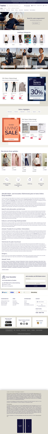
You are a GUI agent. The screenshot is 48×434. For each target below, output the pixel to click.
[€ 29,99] (6, 159)
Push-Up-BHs (5, 263)
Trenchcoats (18, 261)
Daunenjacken (12, 261)
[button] (25, 87)
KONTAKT (38, 298)
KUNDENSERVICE (4, 298)
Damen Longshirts (26, 267)
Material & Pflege (4, 303)
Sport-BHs (4, 264)
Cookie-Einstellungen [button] (39, 330)
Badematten (22, 111)
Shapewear (36, 261)
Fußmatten (16, 111)
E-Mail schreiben (40, 302)
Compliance (33, 330)
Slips (36, 263)
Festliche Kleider (16, 266)
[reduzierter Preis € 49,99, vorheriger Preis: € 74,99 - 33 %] (14, 87)
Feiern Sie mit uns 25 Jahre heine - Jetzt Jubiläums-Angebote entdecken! (24, 0)
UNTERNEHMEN (27, 298)
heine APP (14, 304)
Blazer (43, 214)
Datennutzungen (36, 393)
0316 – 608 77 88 (40, 312)
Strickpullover (19, 267)
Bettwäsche (10, 111)
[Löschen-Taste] (19, 5)
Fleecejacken (21, 266)
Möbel (39, 111)
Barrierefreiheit (23, 330)
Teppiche (34, 111)
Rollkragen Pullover (32, 262)
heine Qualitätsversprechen (29, 304)
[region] (24, 412)
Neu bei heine (15, 302)
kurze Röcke (30, 264)
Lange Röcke (11, 263)
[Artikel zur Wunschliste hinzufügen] (8, 83)
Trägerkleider (14, 267)
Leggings (26, 262)
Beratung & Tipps (4, 302)
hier (29, 398)
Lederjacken (10, 262)
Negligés (40, 264)
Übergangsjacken (21, 263)
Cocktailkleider (40, 215)
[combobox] (15, 5)
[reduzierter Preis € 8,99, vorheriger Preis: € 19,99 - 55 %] (34, 128)
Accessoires (4, 261)
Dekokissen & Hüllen (16, 262)
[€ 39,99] (26, 159)
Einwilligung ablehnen (20, 426)
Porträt (25, 300)
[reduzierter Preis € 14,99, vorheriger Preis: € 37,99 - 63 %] (25, 128)
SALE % (9, 8)
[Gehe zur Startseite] (3, 5)
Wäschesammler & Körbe (41, 263)
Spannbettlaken (36, 264)
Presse (25, 302)
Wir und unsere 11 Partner (11, 393)
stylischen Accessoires (28, 199)
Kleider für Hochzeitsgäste (28, 266)
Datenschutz (18, 330)
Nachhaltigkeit (26, 303)
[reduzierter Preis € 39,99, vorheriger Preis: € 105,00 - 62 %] (42, 128)
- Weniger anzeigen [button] (5, 269)
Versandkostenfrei (16, 303)
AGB (14, 330)
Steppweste (10, 266)
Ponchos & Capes (31, 263)
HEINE (14, 298)
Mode (2, 8)
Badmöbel (35, 233)
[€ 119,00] (16, 159)
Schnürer (26, 261)
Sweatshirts (9, 267)
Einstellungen (24, 426)
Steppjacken (22, 262)
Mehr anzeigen (38, 283)
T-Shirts (26, 263)
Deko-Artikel (41, 261)
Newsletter (15, 300)
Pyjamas (7, 261)
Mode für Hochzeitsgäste (20, 264)
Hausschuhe (31, 261)
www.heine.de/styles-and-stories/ (32, 256)
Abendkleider (13, 200)
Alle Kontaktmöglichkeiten (42, 305)
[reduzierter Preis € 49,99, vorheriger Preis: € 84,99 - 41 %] (6, 87)
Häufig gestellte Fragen (5, 300)
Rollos (26, 264)
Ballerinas (5, 262)
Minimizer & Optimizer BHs (11, 264)
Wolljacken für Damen (38, 266)
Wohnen (5, 8)
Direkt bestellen (4, 304)
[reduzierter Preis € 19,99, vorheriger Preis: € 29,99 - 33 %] (22, 87)
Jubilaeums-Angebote (15, 8)
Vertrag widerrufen (9, 330)
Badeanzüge (22, 261)
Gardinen (28, 111)
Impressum (28, 330)
